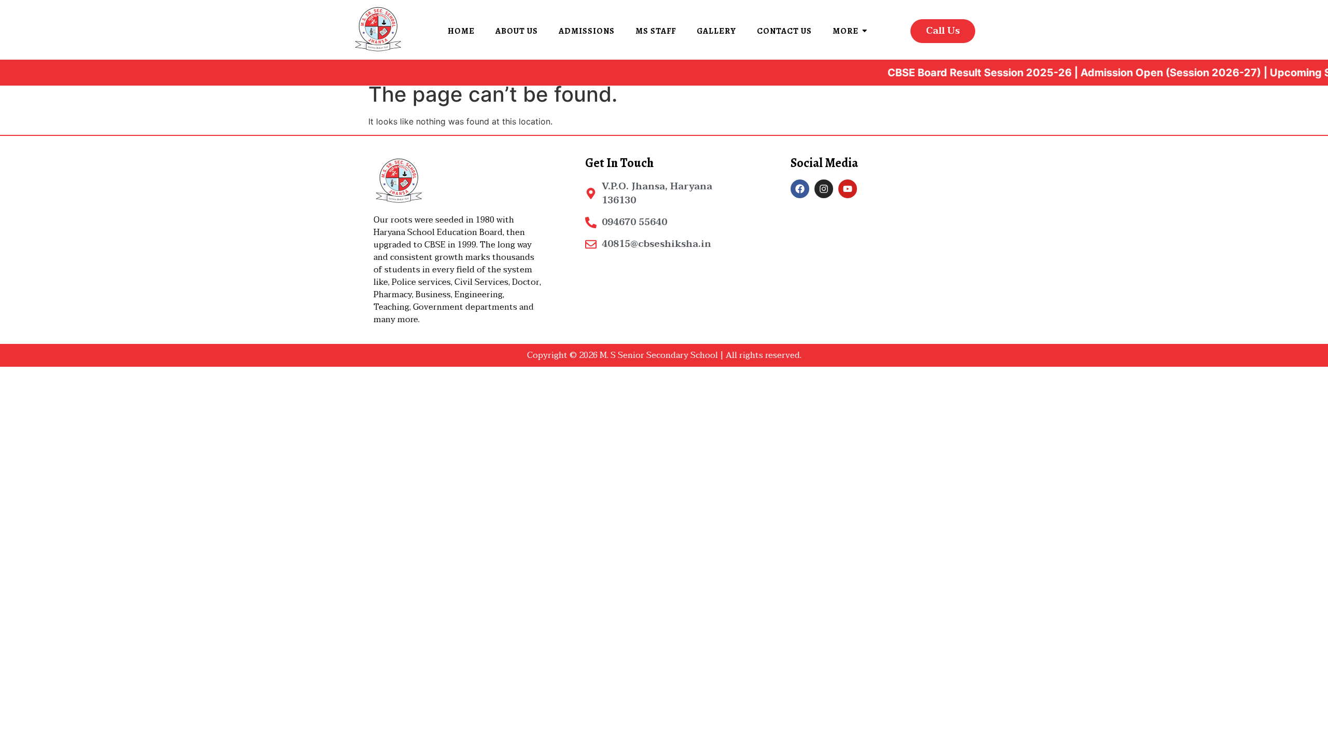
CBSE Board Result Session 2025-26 (963, 72)
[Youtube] (847, 188)
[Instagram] (823, 188)
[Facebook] (800, 188)
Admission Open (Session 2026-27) (1154, 72)
